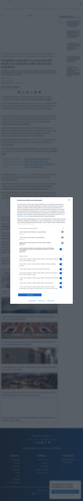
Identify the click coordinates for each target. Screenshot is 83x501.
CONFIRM (30, 295)
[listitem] (41, 228)
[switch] (61, 232)
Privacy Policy (50, 300)
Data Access (41, 300)
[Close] (69, 200)
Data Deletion (32, 300)
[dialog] (41, 250)
